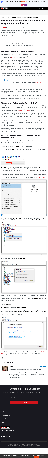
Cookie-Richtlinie (29, 456)
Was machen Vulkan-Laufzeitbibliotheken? (15, 43)
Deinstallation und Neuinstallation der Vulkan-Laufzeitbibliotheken (20, 45)
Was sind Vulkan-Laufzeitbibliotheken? (14, 42)
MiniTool (13, 57)
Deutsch (42, 27)
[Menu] (45, 8)
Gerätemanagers (41, 177)
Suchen (39, 8)
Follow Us (43, 366)
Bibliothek (7, 17)
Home (2, 17)
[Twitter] (10, 27)
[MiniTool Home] (4, 8)
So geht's (24, 5)
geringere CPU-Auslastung (23, 110)
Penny (4, 27)
